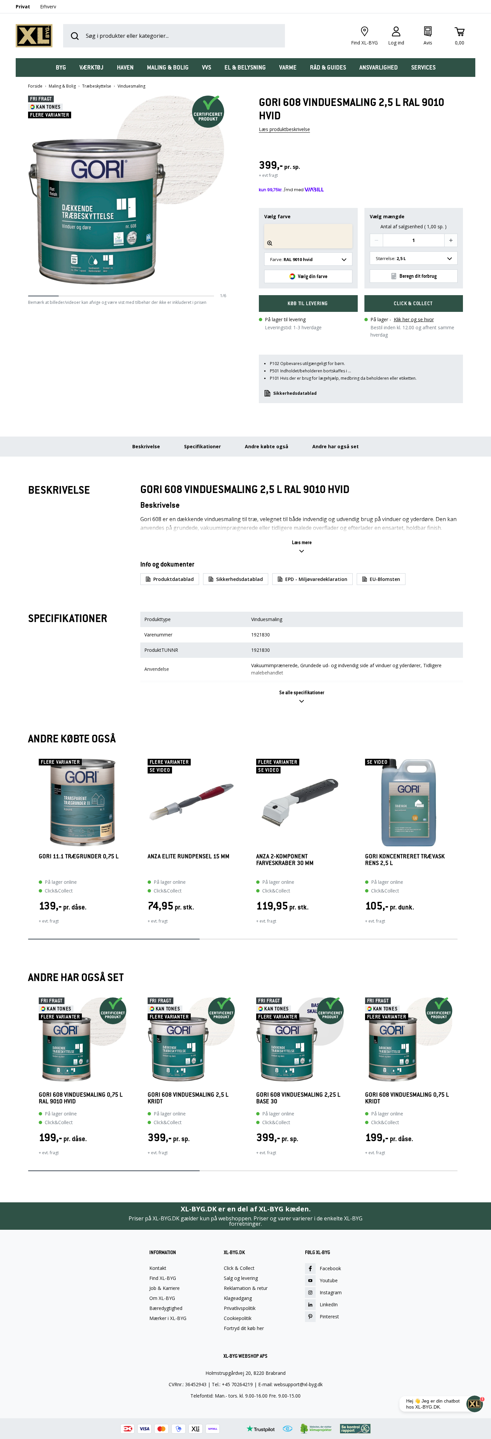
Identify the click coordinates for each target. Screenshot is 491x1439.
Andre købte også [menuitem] (266, 446)
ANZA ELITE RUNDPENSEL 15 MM (188, 856)
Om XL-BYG (162, 1298)
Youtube (329, 1280)
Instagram (331, 1292)
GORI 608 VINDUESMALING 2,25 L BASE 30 (298, 1098)
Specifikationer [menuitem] (202, 446)
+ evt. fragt (49, 921)
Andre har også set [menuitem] (335, 446)
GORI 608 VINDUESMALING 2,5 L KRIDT (188, 1098)
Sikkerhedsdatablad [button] (295, 393)
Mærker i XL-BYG (167, 1318)
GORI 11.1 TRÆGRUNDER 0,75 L (79, 856)
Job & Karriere (164, 1288)
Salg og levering (241, 1278)
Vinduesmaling (131, 86)
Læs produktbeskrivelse (284, 129)
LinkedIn (329, 1304)
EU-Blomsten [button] (385, 579)
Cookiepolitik (238, 1318)
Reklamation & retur (246, 1288)
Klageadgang (238, 1298)
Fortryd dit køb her (244, 1328)
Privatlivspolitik (240, 1308)
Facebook (330, 1268)
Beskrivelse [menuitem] (146, 446)
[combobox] (308, 259)
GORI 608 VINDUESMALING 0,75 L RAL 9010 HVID (81, 1098)
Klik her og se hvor (414, 319)
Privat (23, 6)
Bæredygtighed (165, 1308)
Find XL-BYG (162, 1278)
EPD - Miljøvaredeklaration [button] (316, 579)
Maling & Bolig (62, 86)
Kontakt (157, 1268)
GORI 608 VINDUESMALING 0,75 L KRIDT (407, 1098)
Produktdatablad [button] (173, 579)
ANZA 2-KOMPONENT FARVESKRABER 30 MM (285, 860)
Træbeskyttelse (96, 86)
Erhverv (48, 6)
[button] (223, 194)
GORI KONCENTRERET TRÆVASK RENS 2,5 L (405, 860)
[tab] (61, 67)
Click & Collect (239, 1268)
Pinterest (329, 1316)
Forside (35, 86)
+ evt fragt (268, 175)
